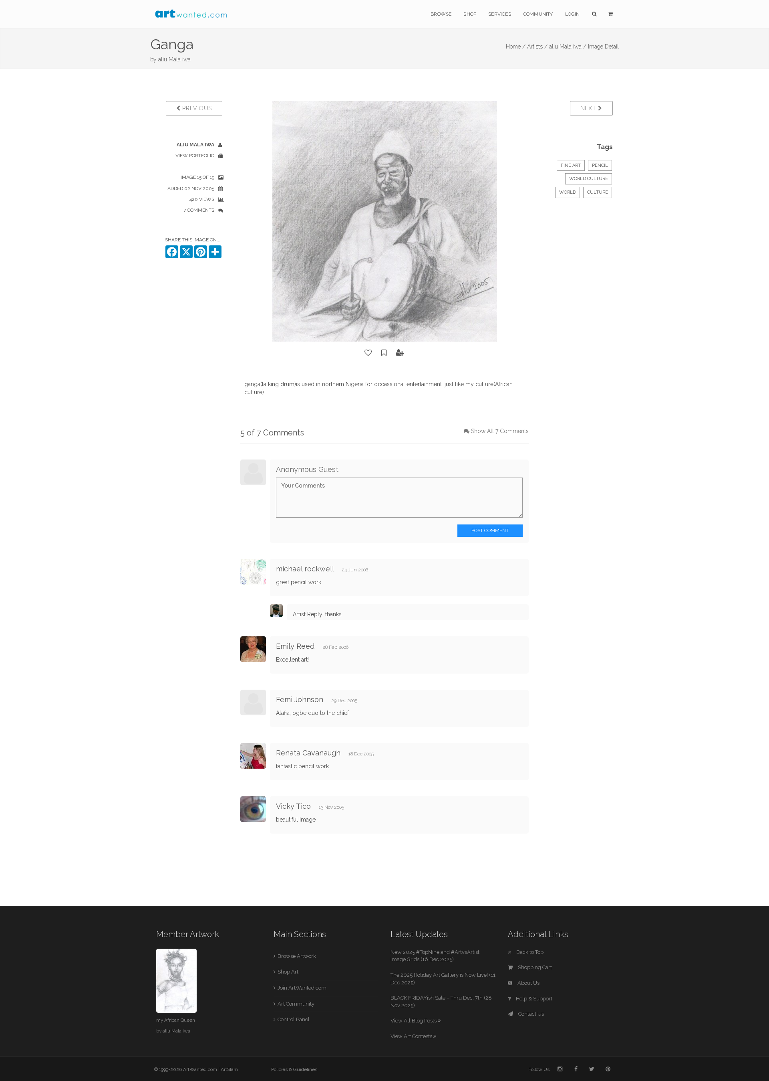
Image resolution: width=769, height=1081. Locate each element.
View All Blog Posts (414, 1021)
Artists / (537, 46)
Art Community (296, 1004)
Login (572, 14)
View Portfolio (194, 155)
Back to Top (529, 952)
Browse (441, 14)
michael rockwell (305, 569)
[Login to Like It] (368, 353)
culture (597, 192)
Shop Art (288, 972)
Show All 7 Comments (500, 431)
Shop (469, 14)
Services (499, 14)
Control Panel (294, 1019)
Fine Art (571, 165)
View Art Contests (412, 1036)
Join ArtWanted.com (302, 988)
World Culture (588, 178)
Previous (196, 108)
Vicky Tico (293, 806)
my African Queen (175, 1020)
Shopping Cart (534, 967)
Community (538, 14)
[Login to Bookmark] (384, 353)
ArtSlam (229, 1069)
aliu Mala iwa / (567, 46)
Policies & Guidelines (294, 1069)
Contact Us (530, 1014)
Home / (515, 46)
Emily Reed (295, 646)
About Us (528, 983)
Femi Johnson (299, 699)
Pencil (600, 165)
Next (589, 108)
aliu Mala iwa (174, 59)
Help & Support (533, 999)
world (567, 192)
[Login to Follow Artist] (400, 353)
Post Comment (490, 530)
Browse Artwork (297, 956)
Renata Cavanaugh (308, 753)
